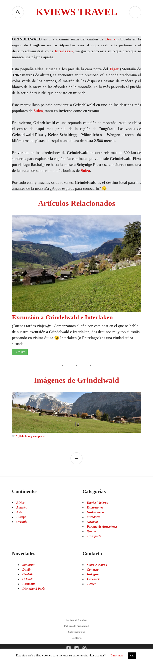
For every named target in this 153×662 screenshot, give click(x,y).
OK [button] (132, 655)
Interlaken (64, 51)
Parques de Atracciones (102, 526)
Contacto (77, 637)
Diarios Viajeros (97, 502)
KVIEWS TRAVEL (76, 11)
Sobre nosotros (76, 631)
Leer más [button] (117, 655)
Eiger (114, 69)
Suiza (38, 111)
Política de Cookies (76, 619)
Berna (110, 39)
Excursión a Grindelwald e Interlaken (62, 317)
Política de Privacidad (76, 625)
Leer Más (20, 351)
